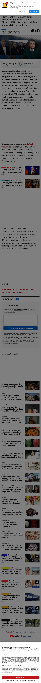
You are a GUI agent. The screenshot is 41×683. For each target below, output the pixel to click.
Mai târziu (22, 11)
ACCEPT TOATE (20, 677)
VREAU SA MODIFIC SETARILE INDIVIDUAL (20, 680)
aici (20, 659)
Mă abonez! (34, 11)
